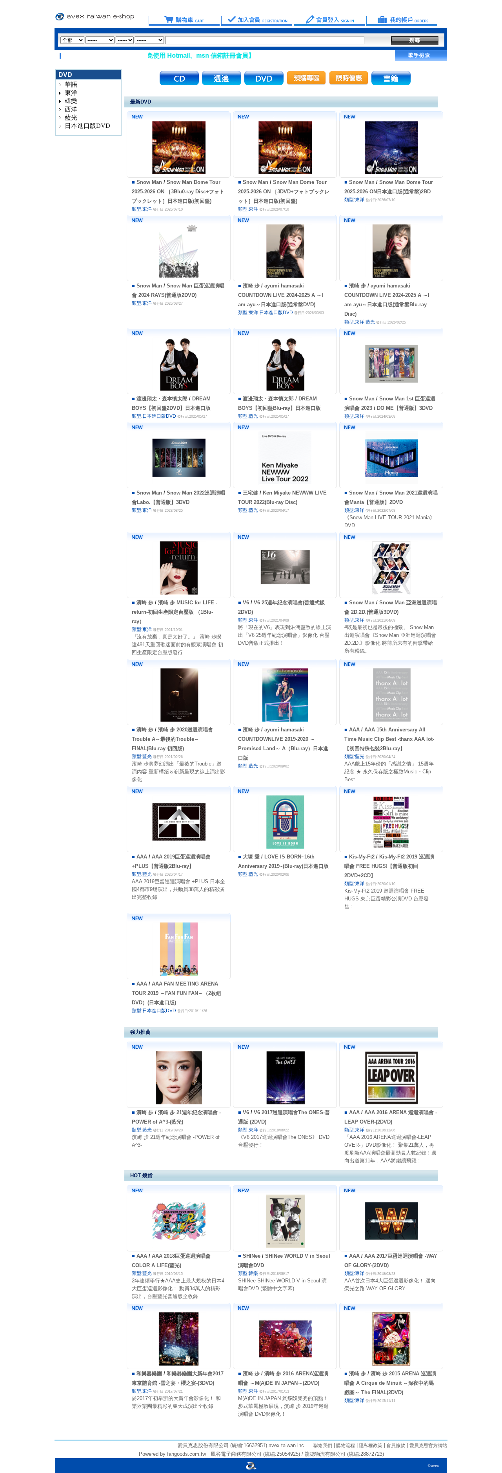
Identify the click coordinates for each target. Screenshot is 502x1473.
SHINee (251, 1256)
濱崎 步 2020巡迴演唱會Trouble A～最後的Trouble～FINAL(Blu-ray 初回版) (172, 739)
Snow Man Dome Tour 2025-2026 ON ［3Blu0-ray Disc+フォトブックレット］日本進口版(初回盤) (178, 191)
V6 (246, 603)
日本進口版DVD (87, 125)
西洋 (71, 109)
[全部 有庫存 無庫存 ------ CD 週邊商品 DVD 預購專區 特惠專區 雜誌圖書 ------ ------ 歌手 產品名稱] (212, 40)
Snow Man (149, 182)
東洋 (71, 92)
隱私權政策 (370, 1445)
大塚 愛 (251, 857)
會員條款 (395, 1445)
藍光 (71, 117)
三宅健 (250, 493)
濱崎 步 (251, 286)
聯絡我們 (322, 1445)
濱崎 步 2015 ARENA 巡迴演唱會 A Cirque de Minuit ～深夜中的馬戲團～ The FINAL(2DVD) (390, 1383)
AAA (354, 730)
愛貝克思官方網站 (428, 1445)
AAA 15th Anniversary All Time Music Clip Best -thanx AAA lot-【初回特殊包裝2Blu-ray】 (389, 739)
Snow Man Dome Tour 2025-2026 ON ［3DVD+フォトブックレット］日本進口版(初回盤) (283, 191)
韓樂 (71, 101)
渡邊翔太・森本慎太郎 (161, 399)
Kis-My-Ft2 (362, 857)
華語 (71, 84)
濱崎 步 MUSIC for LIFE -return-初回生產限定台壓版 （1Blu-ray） (174, 612)
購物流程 (345, 1445)
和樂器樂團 (149, 1374)
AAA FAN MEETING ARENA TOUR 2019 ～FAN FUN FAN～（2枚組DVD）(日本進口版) (176, 993)
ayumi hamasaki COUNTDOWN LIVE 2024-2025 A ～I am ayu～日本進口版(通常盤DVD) (280, 295)
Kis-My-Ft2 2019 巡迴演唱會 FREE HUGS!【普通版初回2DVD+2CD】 (389, 866)
